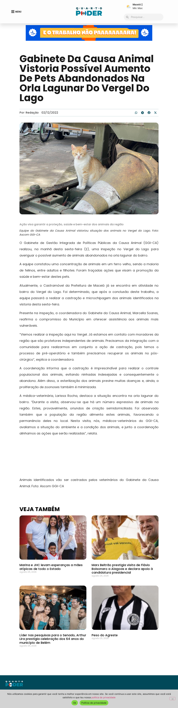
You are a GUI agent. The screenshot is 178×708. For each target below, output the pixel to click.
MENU (18, 11)
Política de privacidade (94, 702)
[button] (136, 113)
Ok (74, 702)
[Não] (172, 698)
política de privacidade (103, 697)
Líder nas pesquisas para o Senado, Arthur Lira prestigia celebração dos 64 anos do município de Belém (52, 639)
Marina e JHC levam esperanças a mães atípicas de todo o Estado (51, 567)
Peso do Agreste (105, 635)
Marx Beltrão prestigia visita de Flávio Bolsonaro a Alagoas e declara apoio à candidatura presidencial (122, 569)
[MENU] (13, 11)
